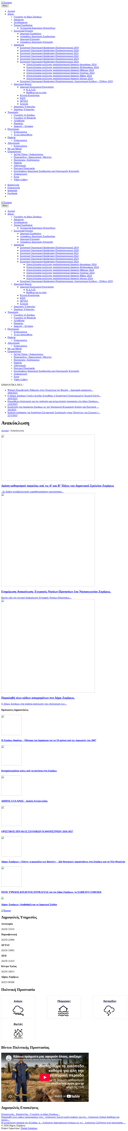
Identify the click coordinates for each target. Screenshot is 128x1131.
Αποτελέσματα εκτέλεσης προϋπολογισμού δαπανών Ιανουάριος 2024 (61, 64)
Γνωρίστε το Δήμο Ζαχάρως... (45, 1114)
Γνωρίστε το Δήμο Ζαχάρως (28, 16)
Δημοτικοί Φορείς (23, 84)
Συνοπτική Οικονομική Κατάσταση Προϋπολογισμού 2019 (49, 47)
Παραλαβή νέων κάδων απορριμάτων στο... (23, 1117)
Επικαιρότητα (14, 151)
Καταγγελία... (23, 1114)
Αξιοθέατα (19, 120)
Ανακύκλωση (20, 174)
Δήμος (10, 14)
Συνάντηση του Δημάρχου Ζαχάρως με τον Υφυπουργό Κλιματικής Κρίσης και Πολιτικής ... (53, 408)
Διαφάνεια (19, 45)
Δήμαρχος (19, 19)
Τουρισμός (12, 112)
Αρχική (11, 11)
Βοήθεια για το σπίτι (36, 92)
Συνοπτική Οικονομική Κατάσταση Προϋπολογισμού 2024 (49, 61)
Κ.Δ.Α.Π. (31, 89)
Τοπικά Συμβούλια (23, 25)
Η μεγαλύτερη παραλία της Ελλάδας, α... (21, 1122)
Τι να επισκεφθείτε (23, 134)
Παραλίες (18, 123)
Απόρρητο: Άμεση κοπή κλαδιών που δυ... (66, 1117)
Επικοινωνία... (8, 1114)
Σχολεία (24, 103)
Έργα (16, 176)
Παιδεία (11, 137)
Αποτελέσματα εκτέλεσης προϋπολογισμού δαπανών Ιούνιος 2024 (59, 78)
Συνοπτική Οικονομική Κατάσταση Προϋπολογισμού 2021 (49, 53)
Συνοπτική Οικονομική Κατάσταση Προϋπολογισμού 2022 (49, 56)
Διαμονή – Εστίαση (23, 126)
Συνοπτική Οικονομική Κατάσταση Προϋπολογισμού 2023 (49, 59)
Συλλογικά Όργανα (23, 30)
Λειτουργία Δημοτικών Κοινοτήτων (37, 28)
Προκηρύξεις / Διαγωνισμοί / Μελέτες (33, 157)
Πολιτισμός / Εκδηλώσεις (26, 160)
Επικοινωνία (13, 187)
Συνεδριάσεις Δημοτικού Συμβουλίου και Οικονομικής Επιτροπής (46, 171)
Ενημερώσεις (20, 132)
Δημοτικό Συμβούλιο (30, 33)
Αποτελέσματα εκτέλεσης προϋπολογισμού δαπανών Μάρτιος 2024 (60, 70)
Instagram (12, 190)
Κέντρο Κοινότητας (29, 95)
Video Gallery (21, 179)
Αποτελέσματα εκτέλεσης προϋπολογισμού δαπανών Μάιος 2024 (59, 75)
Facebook (12, 193)
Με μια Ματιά (14, 148)
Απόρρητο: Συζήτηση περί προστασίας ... (105, 1122)
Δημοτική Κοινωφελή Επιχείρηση (37, 87)
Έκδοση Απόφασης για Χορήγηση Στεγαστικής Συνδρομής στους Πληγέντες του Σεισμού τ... (53, 414)
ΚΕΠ (22, 98)
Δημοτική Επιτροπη (29, 39)
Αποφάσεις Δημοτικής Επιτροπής (36, 42)
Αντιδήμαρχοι (20, 22)
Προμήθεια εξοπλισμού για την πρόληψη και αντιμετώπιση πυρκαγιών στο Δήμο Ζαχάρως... (53, 402)
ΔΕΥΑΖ (24, 101)
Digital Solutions (29, 1128)
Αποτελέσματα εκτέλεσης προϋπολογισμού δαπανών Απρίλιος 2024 (60, 73)
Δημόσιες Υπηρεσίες (24, 109)
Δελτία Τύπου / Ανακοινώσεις (28, 154)
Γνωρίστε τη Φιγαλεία (25, 117)
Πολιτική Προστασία (24, 168)
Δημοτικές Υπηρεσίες (24, 106)
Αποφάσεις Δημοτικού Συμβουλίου (37, 36)
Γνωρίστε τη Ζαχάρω (24, 115)
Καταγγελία (13, 185)
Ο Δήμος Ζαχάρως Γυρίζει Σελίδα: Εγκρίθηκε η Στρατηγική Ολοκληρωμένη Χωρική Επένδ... (54, 397)
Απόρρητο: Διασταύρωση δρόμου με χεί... (63, 1122)
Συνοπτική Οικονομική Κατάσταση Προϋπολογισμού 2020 (49, 50)
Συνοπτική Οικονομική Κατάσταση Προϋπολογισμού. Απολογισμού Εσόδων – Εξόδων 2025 (66, 81)
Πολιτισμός (13, 129)
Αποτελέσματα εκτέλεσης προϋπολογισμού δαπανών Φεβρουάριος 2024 (62, 67)
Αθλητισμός (13, 143)
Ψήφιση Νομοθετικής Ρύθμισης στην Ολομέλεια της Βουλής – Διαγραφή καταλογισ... (50, 391)
